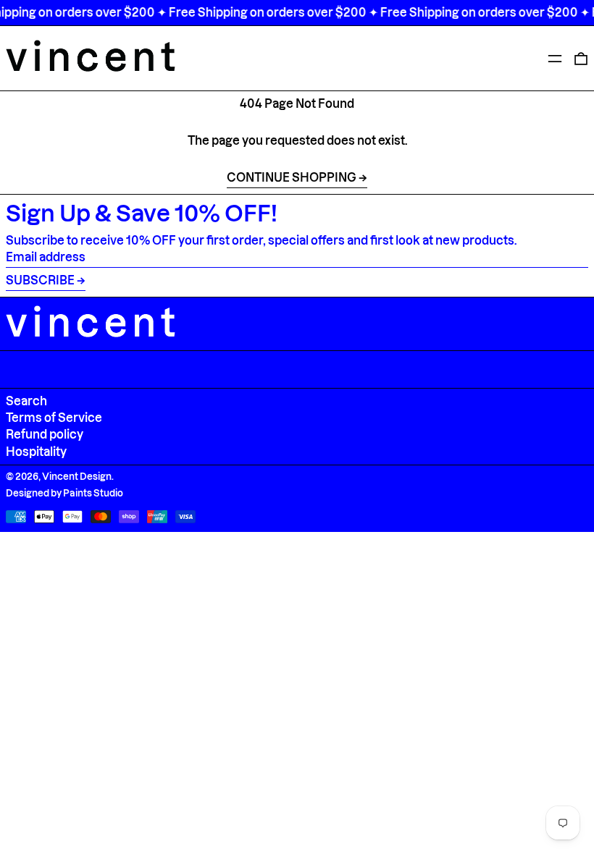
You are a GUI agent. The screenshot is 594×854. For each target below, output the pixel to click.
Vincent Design (77, 476)
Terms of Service (54, 417)
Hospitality (36, 451)
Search (26, 400)
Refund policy (44, 434)
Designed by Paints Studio (64, 493)
